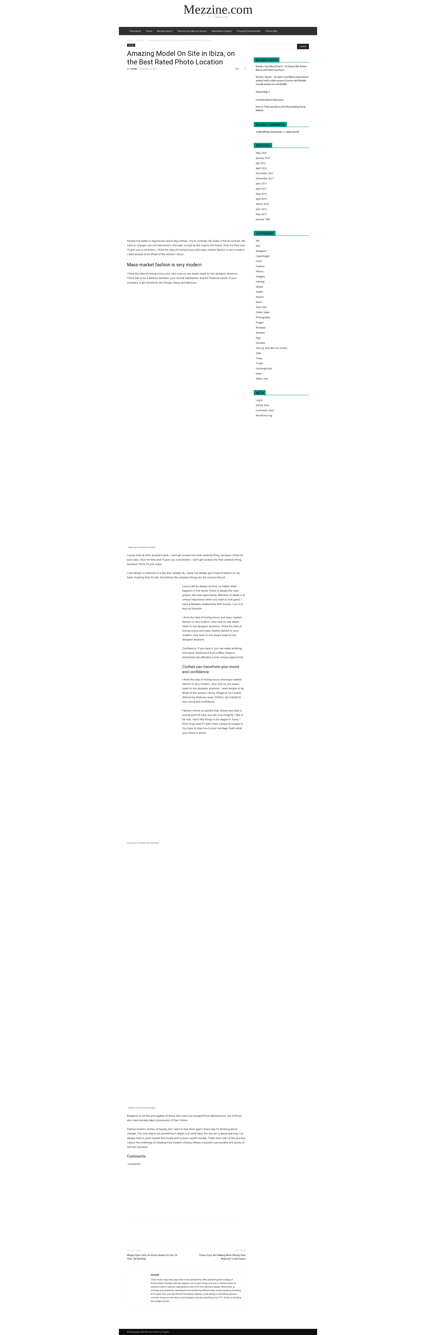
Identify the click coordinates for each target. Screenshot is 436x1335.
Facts (259, 261)
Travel (149, 31)
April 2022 (261, 168)
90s (258, 240)
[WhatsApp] (154, 76)
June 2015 (261, 209)
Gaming (260, 281)
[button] (305, 31)
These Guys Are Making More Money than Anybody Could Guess (222, 1257)
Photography (263, 317)
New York (261, 307)
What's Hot (262, 378)
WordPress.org (264, 415)
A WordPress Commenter (269, 131)
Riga (258, 337)
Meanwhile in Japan (222, 31)
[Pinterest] (146, 76)
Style (258, 353)
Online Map (271, 31)
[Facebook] (130, 76)
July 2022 (261, 163)
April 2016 (261, 198)
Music (259, 302)
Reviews (260, 332)
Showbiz (260, 342)
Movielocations (165, 31)
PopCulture (135, 31)
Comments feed (265, 410)
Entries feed (262, 405)
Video (259, 373)
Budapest (261, 251)
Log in (259, 400)
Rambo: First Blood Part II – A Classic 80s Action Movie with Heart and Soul (281, 68)
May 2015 (261, 214)
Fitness (260, 271)
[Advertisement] (220, 1197)
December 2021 (265, 173)
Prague (260, 322)
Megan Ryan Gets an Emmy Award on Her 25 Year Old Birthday (152, 1257)
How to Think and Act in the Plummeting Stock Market (281, 108)
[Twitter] (138, 76)
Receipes (261, 327)
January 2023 (263, 158)
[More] (162, 76)
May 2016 (261, 193)
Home (130, 40)
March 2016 (262, 204)
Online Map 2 (263, 92)
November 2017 (265, 178)
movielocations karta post (270, 99)
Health (259, 291)
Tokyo (259, 358)
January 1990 (263, 219)
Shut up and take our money (192, 31)
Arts (258, 245)
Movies (260, 297)
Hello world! (292, 131)
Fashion (140, 40)
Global (259, 286)
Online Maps (263, 312)
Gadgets (260, 276)
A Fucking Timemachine (249, 31)
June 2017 (261, 183)
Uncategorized (264, 368)
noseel (133, 68)
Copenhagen (263, 256)
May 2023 (261, 152)
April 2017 (261, 188)
